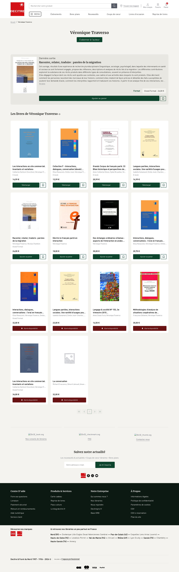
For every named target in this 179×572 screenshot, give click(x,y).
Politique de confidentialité (142, 500)
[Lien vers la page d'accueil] (17, 9)
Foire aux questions (19, 496)
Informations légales (139, 496)
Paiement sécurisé (19, 504)
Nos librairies (96, 500)
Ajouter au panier (99, 98)
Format (136, 91)
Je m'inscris (105, 464)
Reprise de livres (58, 500)
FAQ (89, 439)
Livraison (14, 500)
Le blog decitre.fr (58, 509)
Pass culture (56, 504)
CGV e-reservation (138, 513)
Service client (16, 517)
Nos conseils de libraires (36, 439)
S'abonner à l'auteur (89, 39)
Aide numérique (17, 513)
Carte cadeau (56, 496)
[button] (102, 73)
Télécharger (26, 185)
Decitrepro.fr (96, 509)
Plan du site (136, 517)
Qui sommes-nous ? (99, 496)
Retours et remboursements (23, 509)
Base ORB (95, 513)
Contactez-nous (143, 439)
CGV (132, 509)
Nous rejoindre (97, 504)
